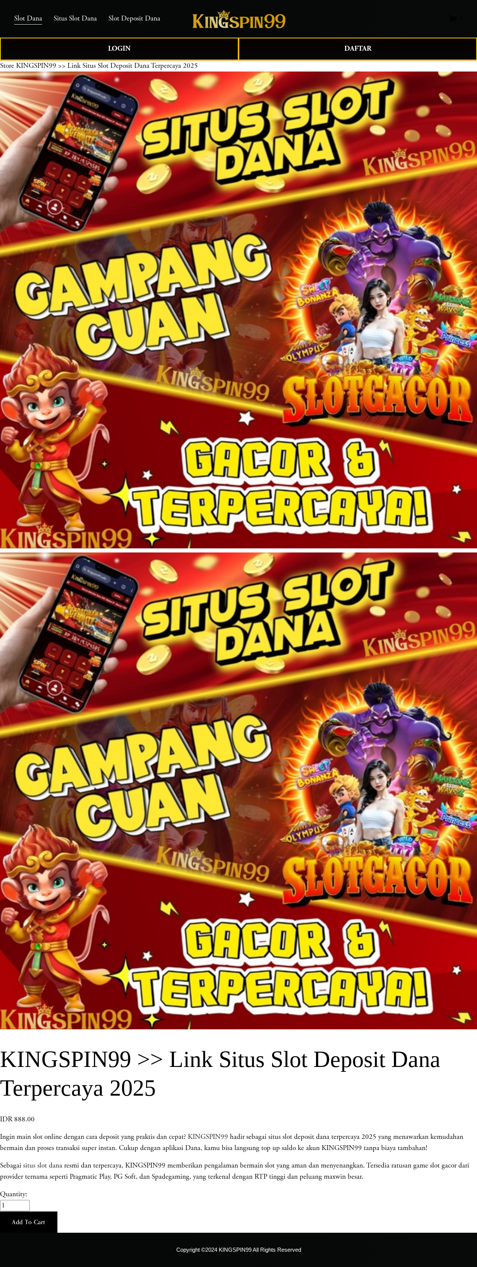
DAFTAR (358, 48)
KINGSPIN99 (208, 1137)
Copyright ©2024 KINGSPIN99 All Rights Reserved (238, 1250)
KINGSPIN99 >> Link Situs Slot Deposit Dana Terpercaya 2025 (107, 65)
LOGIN (119, 48)
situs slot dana (42, 1165)
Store (7, 65)
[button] (28, 1222)
